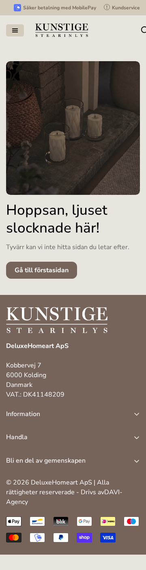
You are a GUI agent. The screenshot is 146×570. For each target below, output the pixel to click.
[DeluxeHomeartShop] (61, 30)
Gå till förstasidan (42, 270)
